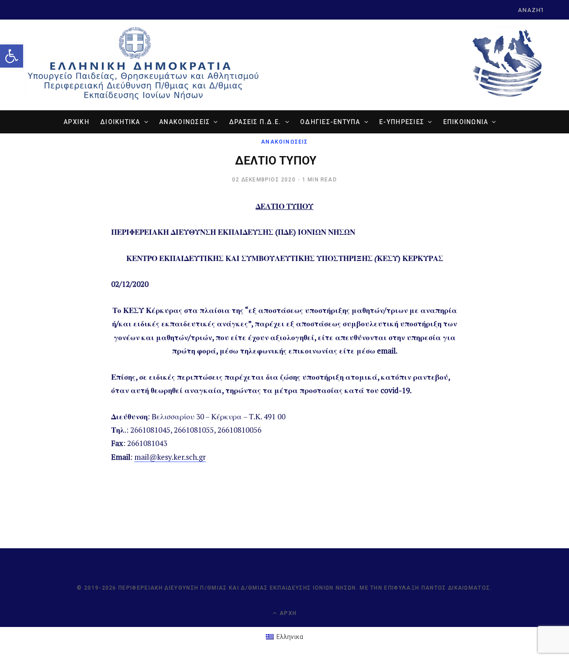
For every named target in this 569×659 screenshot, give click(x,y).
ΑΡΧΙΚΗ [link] (76, 121)
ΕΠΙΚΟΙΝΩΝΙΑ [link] (466, 121)
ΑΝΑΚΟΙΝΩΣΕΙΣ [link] (184, 121)
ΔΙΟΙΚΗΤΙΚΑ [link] (120, 121)
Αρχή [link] (287, 613)
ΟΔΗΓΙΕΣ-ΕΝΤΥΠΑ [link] (330, 121)
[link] (11, 56)
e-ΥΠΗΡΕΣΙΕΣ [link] (401, 121)
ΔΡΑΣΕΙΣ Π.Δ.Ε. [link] (255, 121)
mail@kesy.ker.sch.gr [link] (170, 457)
